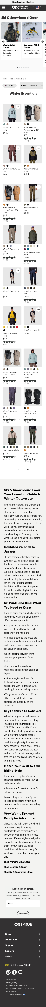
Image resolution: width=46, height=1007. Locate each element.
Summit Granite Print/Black (38, 246)
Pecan (28, 447)
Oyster (31, 369)
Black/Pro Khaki (31, 246)
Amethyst (14, 408)
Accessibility (11, 992)
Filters (11, 85)
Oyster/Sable (34, 246)
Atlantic (11, 327)
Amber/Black (4, 327)
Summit (11, 246)
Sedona (28, 166)
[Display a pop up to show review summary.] (20, 420)
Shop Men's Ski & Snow (15, 867)
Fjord (28, 246)
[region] (23, 2)
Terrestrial (7, 124)
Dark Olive (34, 288)
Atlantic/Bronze (17, 447)
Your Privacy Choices (14, 994)
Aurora (28, 249)
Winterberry (25, 249)
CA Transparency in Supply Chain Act (20, 989)
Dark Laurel (25, 246)
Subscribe (23, 914)
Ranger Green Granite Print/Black (14, 327)
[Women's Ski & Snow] (32, 40)
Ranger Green (25, 205)
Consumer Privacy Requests (16, 986)
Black (28, 124)
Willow (38, 369)
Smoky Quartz (28, 369)
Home (4, 79)
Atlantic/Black (25, 288)
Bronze (4, 205)
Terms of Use (11, 980)
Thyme (4, 124)
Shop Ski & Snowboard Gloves (18, 872)
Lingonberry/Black (17, 327)
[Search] (30, 7)
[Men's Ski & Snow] (11, 41)
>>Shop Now (29, 2)
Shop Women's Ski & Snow (17, 862)
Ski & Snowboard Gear (18, 79)
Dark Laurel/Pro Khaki (4, 447)
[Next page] (31, 470)
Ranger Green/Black (25, 166)
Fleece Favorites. (18, 2)
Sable (25, 124)
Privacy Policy (11, 983)
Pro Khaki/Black (4, 288)
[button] (41, 7)
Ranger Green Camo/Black (14, 447)
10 (28, 470)
